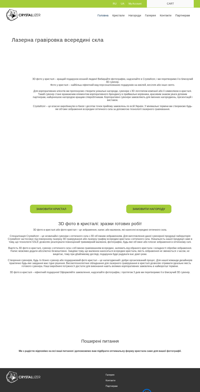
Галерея (110, 374)
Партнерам (112, 386)
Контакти (110, 380)
